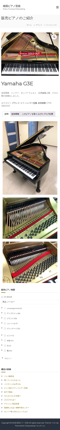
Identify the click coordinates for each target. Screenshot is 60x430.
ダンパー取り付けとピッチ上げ (15, 411)
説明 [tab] (7, 114)
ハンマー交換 (31, 103)
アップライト (13, 313)
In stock (8, 297)
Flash (54, 423)
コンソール (12, 323)
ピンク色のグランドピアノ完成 (15, 388)
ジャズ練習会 (9, 376)
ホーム (29, 25)
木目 (10, 341)
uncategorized (14, 308)
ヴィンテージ (13, 328)
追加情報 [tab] (15, 114)
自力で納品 (8, 392)
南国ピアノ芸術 (12, 6)
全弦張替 (42, 103)
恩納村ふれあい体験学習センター (16, 408)
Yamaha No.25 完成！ (12, 396)
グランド (39, 25)
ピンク (10, 335)
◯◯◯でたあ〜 (10, 400)
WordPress (40, 426)
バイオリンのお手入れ (12, 384)
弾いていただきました (12, 380)
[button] (54, 36)
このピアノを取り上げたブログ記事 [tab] (37, 114)
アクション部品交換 (11, 404)
